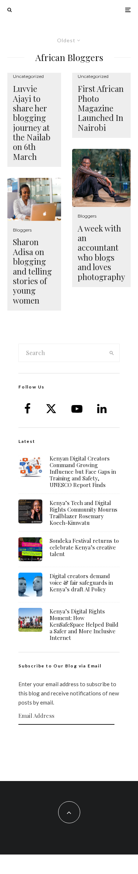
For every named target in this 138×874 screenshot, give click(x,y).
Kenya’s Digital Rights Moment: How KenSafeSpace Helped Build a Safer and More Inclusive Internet (84, 624)
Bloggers (22, 230)
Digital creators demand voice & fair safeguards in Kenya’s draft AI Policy (81, 582)
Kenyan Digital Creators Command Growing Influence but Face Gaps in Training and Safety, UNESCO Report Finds (83, 471)
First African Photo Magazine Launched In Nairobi (101, 108)
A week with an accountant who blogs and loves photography (101, 252)
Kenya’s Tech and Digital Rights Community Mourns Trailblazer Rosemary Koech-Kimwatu (83, 512)
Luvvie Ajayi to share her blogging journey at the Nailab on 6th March (31, 122)
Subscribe (69, 739)
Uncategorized (28, 76)
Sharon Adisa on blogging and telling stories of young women (32, 271)
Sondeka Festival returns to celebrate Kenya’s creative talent (84, 547)
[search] (111, 353)
